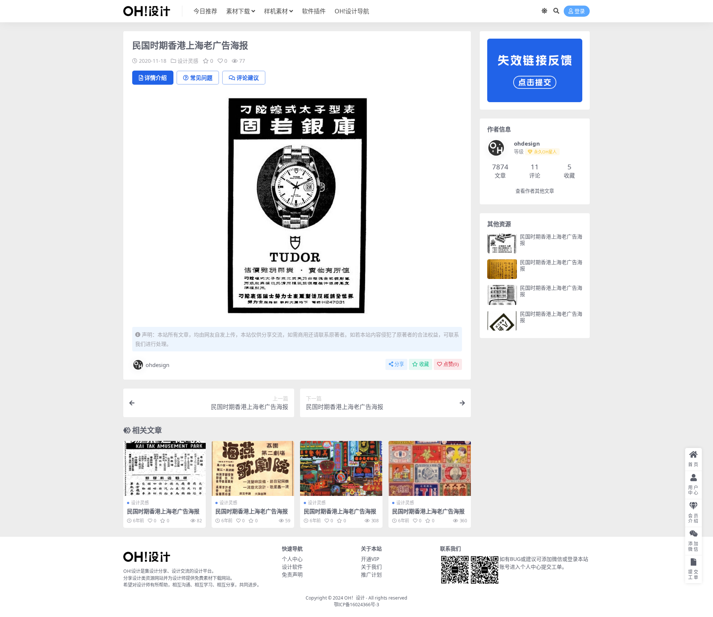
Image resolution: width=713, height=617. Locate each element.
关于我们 (371, 566)
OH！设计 (354, 598)
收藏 (424, 364)
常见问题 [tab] (201, 77)
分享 (399, 364)
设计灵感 (188, 60)
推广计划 (371, 574)
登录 (579, 11)
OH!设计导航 (352, 11)
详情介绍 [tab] (155, 77)
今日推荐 (205, 11)
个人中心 (292, 558)
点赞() (451, 364)
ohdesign (157, 364)
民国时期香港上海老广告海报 (163, 511)
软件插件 (314, 11)
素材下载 (238, 11)
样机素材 (276, 11)
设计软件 (292, 566)
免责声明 (292, 574)
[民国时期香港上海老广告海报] (164, 468)
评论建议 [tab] (248, 77)
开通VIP (370, 558)
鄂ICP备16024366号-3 (356, 604)
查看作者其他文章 (534, 191)
